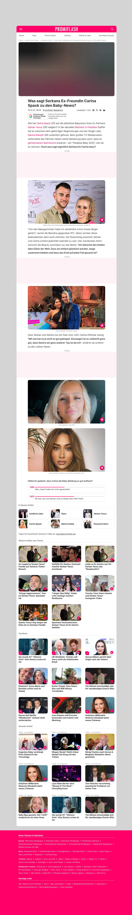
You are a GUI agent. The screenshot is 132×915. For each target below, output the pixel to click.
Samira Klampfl (36, 135)
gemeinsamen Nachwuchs (42, 143)
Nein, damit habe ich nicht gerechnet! (52, 489)
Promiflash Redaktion (53, 110)
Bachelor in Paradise (86, 127)
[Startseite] (66, 29)
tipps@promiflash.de (65, 534)
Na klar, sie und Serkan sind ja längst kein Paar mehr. (59, 498)
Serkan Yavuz (35, 127)
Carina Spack (43, 123)
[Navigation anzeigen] (21, 29)
